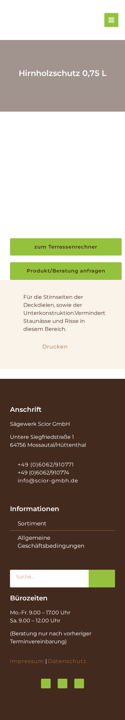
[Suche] (102, 578)
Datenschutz (67, 661)
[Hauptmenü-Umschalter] (111, 20)
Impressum (27, 661)
